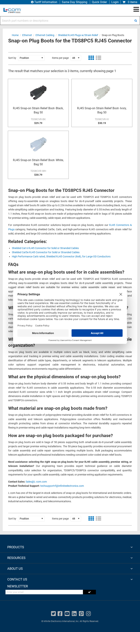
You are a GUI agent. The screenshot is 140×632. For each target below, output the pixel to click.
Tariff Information (46, 2)
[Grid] (91, 58)
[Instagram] (88, 614)
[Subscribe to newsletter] (89, 592)
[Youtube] (67, 614)
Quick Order (99, 2)
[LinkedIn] (74, 614)
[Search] (135, 20)
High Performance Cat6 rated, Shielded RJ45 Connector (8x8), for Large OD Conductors (61, 256)
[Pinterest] (81, 614)
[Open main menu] (136, 9)
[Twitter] (53, 614)
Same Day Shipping (74, 2)
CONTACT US (17, 579)
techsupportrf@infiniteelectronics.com (62, 485)
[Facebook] (60, 614)
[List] (98, 58)
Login (115, 2)
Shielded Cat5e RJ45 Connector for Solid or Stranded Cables (45, 252)
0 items (132, 2)
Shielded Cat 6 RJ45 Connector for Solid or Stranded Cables (45, 248)
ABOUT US (15, 568)
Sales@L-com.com (36, 481)
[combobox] (70, 20)
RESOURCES (16, 558)
